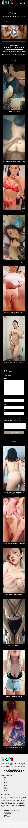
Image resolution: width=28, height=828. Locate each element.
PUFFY (5, 782)
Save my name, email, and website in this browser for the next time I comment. (13, 419)
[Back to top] (25, 824)
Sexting (5, 779)
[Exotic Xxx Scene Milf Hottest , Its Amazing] (14, 360)
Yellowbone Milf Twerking (14, 111)
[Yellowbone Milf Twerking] (14, 109)
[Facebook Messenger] (5, 47)
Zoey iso (6, 790)
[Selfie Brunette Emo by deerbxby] (14, 260)
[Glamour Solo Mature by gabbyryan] (14, 745)
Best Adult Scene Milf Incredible (14, 696)
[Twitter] (7, 47)
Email (5, 404)
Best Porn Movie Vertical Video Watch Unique (14, 161)
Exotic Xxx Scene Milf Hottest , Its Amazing (14, 362)
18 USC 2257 (7, 816)
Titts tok (6, 788)
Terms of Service (8, 813)
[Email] (21, 47)
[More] (23, 47)
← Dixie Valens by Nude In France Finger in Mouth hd (13, 51)
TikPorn (18, 16)
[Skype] (17, 47)
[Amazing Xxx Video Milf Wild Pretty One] (14, 592)
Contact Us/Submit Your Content (12, 810)
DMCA (5, 815)
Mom (5, 777)
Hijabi (5, 787)
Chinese (6, 784)
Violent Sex (22, 16)
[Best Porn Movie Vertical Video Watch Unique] (14, 159)
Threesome (14, 16)
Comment (6, 378)
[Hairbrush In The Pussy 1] (14, 643)
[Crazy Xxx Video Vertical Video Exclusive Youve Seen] (14, 310)
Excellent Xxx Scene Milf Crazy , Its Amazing (14, 543)
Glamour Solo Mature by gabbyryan (14, 747)
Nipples (5, 785)
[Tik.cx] (7, 2)
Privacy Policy (7, 812)
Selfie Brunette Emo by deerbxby (14, 262)
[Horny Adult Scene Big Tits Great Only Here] (14, 209)
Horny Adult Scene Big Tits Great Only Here (14, 211)
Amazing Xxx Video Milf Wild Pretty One (14, 594)
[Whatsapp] (11, 47)
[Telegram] (15, 47)
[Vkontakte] (19, 47)
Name (5, 398)
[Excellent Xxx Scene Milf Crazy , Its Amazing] (14, 541)
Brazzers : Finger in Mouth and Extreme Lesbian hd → (14, 55)
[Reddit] (9, 47)
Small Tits (9, 16)
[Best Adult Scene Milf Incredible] (14, 694)
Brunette (4, 16)
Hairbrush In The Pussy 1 (14, 645)
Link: (6, 49)
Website (6, 410)
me (4, 780)
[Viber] (13, 47)
